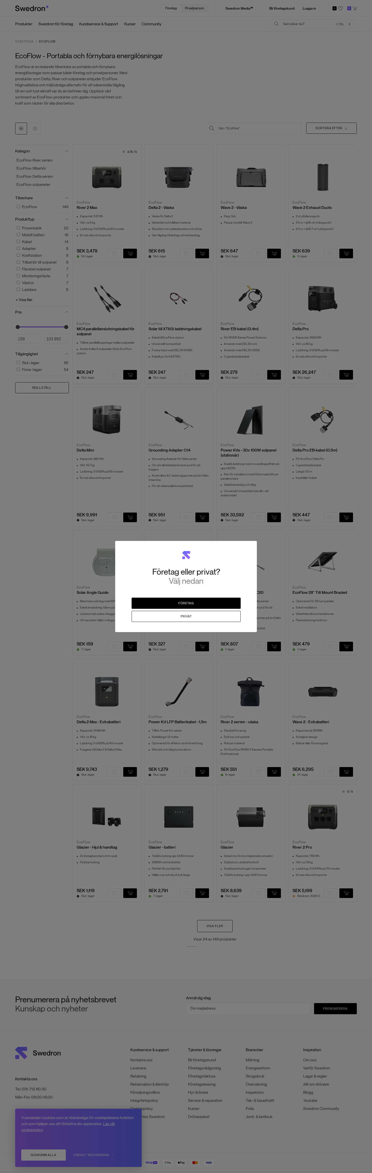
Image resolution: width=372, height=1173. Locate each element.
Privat (186, 616)
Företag (186, 603)
